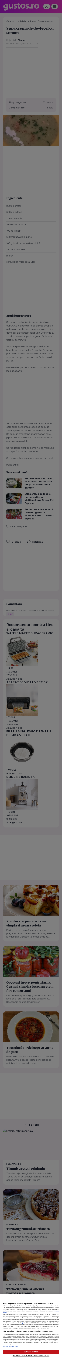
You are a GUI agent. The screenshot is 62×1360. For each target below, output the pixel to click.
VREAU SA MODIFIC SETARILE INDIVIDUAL (31, 1355)
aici (22, 1323)
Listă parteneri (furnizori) (10, 1346)
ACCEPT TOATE (31, 1352)
